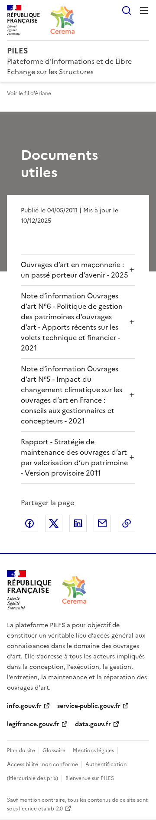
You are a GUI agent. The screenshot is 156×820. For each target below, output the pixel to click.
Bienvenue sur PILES (89, 778)
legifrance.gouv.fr (33, 724)
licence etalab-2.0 (41, 809)
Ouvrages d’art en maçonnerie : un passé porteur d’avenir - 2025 (74, 269)
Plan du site (21, 750)
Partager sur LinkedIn (78, 523)
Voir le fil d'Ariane (29, 93)
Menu (144, 10)
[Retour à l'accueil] (74, 590)
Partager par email (102, 523)
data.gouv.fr (93, 724)
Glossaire (53, 750)
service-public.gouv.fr (88, 706)
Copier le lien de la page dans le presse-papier (126, 523)
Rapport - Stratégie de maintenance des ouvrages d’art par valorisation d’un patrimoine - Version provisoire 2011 (74, 457)
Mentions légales (93, 750)
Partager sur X (53, 523)
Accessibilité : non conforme (42, 764)
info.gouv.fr (24, 706)
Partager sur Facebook (29, 523)
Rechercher (126, 10)
